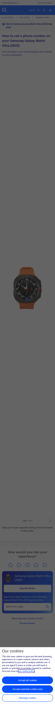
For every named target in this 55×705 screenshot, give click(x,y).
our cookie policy (26, 671)
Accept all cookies (27, 680)
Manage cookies (27, 698)
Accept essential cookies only (27, 689)
